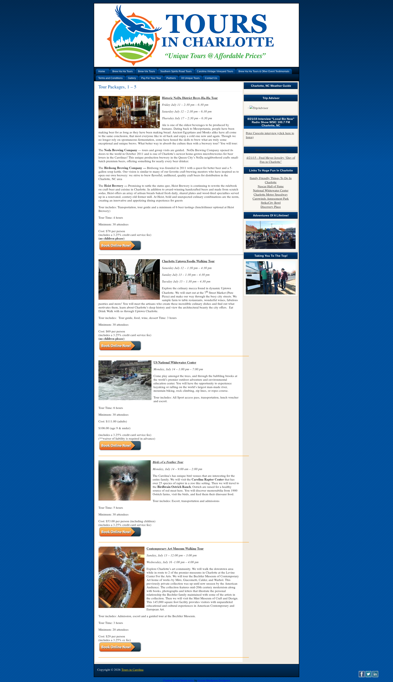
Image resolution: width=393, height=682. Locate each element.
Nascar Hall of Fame (271, 186)
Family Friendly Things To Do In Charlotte (271, 180)
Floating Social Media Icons (178, 680)
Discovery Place (271, 207)
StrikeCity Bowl (271, 202)
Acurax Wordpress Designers (214, 680)
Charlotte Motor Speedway (271, 194)
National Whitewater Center (270, 190)
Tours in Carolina (132, 669)
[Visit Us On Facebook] (361, 676)
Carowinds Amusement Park (271, 198)
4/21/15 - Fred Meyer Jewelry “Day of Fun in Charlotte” (270, 159)
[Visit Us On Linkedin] (375, 676)
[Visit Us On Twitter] (368, 676)
